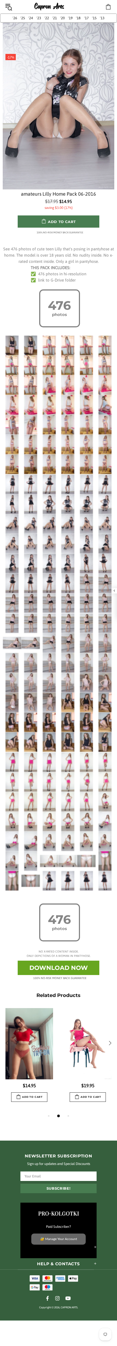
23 (38, 18)
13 (102, 18)
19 (70, 18)
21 (54, 18)
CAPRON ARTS (49, 7)
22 (46, 18)
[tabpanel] (29, 1060)
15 (94, 18)
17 (86, 18)
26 (15, 18)
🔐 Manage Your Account (58, 1239)
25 (22, 18)
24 (30, 18)
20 (62, 18)
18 (78, 18)
